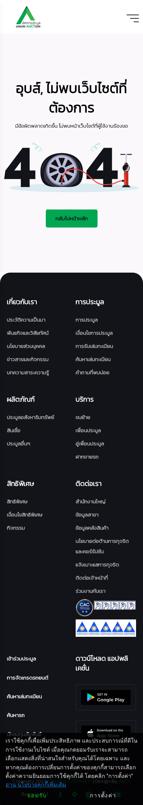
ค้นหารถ (16, 715)
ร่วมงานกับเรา (91, 591)
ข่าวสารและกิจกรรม (28, 359)
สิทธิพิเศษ (17, 501)
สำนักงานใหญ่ (91, 501)
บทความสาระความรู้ (28, 372)
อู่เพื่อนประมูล (90, 443)
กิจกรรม (16, 528)
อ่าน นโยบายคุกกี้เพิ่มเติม (36, 784)
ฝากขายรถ (87, 457)
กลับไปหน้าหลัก (72, 218)
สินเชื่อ (13, 430)
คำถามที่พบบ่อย (92, 372)
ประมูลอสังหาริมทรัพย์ (30, 417)
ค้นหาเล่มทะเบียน (93, 359)
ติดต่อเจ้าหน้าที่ (92, 578)
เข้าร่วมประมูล (21, 658)
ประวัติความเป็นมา (26, 320)
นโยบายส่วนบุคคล (26, 346)
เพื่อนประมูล (88, 430)
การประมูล (87, 320)
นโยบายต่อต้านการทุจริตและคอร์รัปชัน (102, 546)
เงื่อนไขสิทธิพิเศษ (24, 515)
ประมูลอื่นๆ (18, 443)
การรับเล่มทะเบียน (94, 346)
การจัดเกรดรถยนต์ (27, 678)
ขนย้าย (83, 417)
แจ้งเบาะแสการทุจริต (97, 564)
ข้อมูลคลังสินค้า (92, 528)
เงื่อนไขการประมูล (94, 333)
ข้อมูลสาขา (87, 515)
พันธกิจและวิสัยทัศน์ (28, 333)
